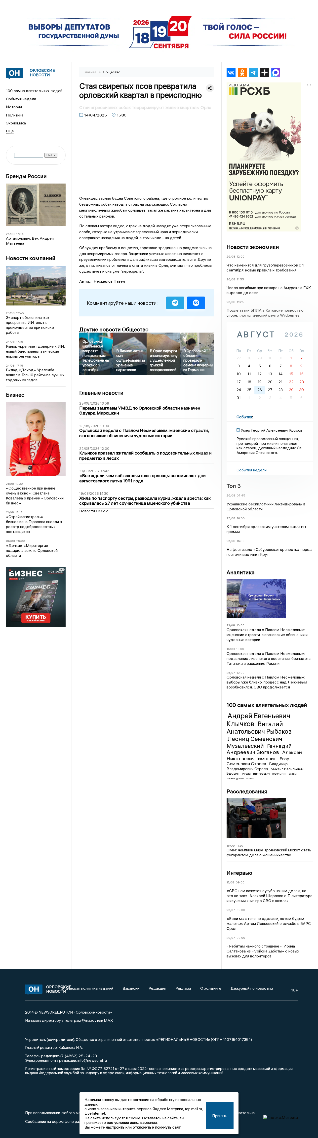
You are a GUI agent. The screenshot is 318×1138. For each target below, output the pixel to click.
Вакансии (130, 988)
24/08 (10, 341)
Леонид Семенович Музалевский (254, 742)
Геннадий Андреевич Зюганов (259, 749)
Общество (111, 72)
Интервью (239, 872)
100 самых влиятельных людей (34, 90)
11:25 (240, 302)
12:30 (19, 484)
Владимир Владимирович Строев (257, 766)
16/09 (231, 845)
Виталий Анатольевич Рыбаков (259, 727)
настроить (115, 1127)
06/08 (10, 541)
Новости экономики (253, 246)
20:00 (20, 541)
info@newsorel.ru (92, 1060)
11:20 (239, 845)
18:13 (18, 512)
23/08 (231, 625)
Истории (14, 106)
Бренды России (26, 176)
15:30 (240, 541)
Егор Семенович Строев (258, 761)
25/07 (231, 910)
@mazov (88, 1020)
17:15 (19, 341)
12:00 (240, 256)
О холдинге (210, 988)
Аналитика (241, 572)
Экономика (16, 122)
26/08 (231, 256)
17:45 (20, 313)
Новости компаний (30, 258)
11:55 (240, 279)
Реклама (183, 988)
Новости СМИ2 (93, 510)
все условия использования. (132, 1122)
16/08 (231, 649)
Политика (14, 115)
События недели (21, 98)
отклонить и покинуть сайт (157, 1127)
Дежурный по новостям (252, 988)
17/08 (230, 882)
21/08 (10, 484)
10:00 (240, 625)
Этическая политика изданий (87, 988)
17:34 (20, 234)
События (244, 416)
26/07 (231, 673)
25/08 (10, 234)
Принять (219, 1115)
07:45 (241, 495)
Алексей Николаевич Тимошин (264, 755)
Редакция (157, 988)
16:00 (241, 518)
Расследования (247, 791)
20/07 (231, 938)
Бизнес (15, 395)
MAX (108, 1020)
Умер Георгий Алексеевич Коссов (271, 430)
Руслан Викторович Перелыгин (264, 773)
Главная (90, 72)
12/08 (10, 512)
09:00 (240, 882)
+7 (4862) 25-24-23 (78, 1055)
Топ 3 (234, 485)
